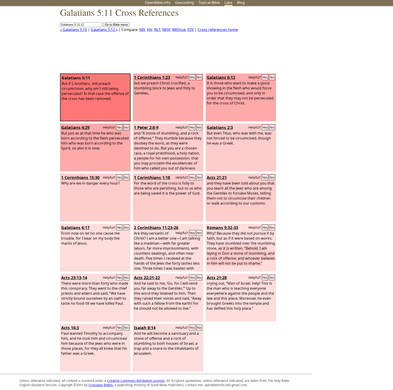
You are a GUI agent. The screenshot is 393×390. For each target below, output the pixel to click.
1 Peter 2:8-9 (146, 127)
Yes (192, 77)
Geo (184, 2)
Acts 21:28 (217, 277)
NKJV (166, 29)
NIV (142, 29)
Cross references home (218, 29)
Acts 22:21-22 (147, 277)
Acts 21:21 (217, 177)
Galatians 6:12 (221, 77)
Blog (241, 2)
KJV (149, 29)
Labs (228, 2)
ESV (190, 29)
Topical (209, 2)
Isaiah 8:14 (145, 327)
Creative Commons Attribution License (135, 380)
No (199, 77)
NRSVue (179, 29)
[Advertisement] (347, 41)
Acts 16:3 (70, 327)
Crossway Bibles (100, 385)
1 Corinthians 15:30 (80, 177)
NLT (157, 29)
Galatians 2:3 (220, 127)
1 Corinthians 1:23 (152, 77)
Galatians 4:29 (75, 127)
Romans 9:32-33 (222, 227)
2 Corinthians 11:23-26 (156, 227)
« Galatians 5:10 (73, 29)
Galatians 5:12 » (104, 29)
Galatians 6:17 (75, 227)
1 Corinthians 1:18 (152, 177)
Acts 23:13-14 (74, 277)
